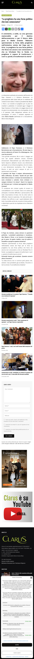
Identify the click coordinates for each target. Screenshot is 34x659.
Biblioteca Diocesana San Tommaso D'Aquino (13, 563)
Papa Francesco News (6, 15)
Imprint (26, 656)
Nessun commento (19, 25)
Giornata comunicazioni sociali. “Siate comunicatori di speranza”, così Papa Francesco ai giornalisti (15, 321)
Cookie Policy (9, 656)
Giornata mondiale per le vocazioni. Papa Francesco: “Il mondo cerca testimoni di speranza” (17, 295)
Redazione (3, 25)
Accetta (17, 644)
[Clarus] (17, 2)
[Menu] (3, 2)
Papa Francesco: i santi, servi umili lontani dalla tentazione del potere (17, 347)
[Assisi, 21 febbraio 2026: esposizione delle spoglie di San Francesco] (6, 575)
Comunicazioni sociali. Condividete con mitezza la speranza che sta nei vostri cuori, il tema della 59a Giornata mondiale (17, 373)
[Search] (31, 2)
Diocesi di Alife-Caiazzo (8, 561)
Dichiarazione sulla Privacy (18, 656)
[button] (31, 577)
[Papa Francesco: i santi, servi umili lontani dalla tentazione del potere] (17, 335)
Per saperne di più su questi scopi (20, 640)
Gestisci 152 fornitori (8, 640)
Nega (17, 648)
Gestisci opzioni (17, 652)
